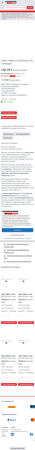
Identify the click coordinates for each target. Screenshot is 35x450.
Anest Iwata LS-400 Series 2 (21, 16)
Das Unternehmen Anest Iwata (11, 149)
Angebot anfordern (9, 118)
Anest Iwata (10, 16)
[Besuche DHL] (12, 407)
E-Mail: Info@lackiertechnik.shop (19, 431)
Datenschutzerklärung (18, 238)
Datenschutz (5, 431)
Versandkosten (8, 308)
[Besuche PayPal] (12, 420)
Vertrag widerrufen (17, 448)
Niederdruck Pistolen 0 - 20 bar (17, 15)
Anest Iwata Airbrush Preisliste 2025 (19, 261)
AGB (3, 433)
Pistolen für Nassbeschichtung (13, 13)
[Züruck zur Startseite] (11, 2)
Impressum (28, 238)
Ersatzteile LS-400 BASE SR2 (9, 17)
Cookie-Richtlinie (8, 238)
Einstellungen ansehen (17, 235)
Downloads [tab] (8, 138)
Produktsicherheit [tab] (22, 134)
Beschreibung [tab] (8, 134)
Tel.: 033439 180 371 (16, 429)
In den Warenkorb (9, 113)
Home (3, 13)
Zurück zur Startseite (8, 147)
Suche (30, 8)
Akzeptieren (17, 230)
